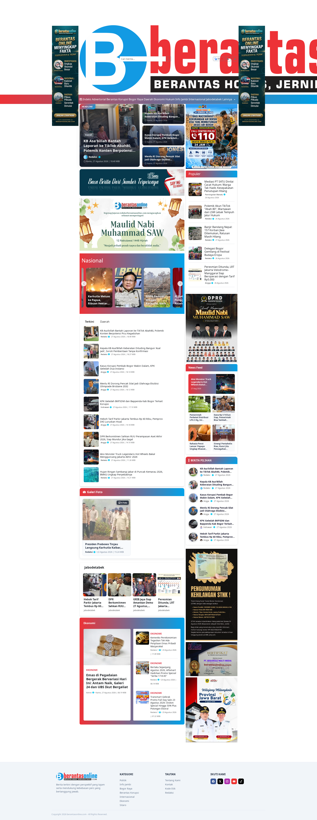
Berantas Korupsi (117, 99)
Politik (123, 780)
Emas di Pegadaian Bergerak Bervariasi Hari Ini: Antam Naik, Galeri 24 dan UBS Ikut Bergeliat (107, 681)
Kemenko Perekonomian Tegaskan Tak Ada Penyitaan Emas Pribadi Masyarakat (163, 642)
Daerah (148, 99)
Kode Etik (170, 788)
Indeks (87, 99)
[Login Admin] (234, 58)
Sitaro (123, 805)
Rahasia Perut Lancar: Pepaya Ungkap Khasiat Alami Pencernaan (199, 447)
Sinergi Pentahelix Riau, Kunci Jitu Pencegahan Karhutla (223, 447)
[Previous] (84, 283)
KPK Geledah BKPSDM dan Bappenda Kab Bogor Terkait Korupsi (216, 523)
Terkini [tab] (89, 321)
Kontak (169, 784)
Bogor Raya (136, 99)
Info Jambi (181, 99)
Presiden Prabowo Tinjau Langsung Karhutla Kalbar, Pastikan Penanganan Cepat (104, 547)
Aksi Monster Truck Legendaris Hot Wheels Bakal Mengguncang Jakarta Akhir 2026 (201, 385)
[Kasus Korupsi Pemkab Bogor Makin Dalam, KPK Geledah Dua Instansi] (193, 498)
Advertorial (99, 99)
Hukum (170, 99)
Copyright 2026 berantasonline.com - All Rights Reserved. (79, 814)
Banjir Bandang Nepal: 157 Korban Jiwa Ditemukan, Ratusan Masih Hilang (218, 231)
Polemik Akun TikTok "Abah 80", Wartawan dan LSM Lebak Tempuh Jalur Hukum (219, 210)
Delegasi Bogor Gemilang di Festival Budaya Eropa (216, 252)
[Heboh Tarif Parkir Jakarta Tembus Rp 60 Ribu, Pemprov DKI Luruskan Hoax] (193, 537)
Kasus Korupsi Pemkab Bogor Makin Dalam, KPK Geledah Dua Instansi (216, 497)
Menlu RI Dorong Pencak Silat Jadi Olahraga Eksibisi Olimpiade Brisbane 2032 (216, 510)
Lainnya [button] (227, 99)
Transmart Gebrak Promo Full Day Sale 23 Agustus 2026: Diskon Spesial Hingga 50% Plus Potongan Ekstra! (163, 702)
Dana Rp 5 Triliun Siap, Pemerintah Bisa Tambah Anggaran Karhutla (223, 418)
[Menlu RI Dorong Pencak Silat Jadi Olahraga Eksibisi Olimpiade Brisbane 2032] (193, 511)
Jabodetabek (214, 99)
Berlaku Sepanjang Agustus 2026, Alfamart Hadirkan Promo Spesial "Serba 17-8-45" (163, 671)
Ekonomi (159, 99)
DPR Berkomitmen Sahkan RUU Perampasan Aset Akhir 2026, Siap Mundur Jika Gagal (119, 609)
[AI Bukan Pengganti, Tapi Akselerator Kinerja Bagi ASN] (178, 287)
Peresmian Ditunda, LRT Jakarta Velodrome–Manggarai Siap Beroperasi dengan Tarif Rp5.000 (168, 611)
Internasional (197, 99)
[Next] (180, 283)
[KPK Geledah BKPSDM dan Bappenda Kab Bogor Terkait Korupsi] (193, 524)
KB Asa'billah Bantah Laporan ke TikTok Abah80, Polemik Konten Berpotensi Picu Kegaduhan (216, 473)
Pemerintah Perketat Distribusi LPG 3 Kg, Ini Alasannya (199, 418)
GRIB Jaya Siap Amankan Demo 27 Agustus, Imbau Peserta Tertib (143, 606)
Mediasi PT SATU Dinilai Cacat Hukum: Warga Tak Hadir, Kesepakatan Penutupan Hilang (218, 186)
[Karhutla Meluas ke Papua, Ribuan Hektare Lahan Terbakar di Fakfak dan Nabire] (91, 287)
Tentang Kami (172, 780)
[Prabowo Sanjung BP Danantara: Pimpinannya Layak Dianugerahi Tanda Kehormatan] (120, 287)
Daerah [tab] (104, 321)
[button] (213, 781)
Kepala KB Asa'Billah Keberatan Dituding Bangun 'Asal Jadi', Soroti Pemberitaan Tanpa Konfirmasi (217, 486)
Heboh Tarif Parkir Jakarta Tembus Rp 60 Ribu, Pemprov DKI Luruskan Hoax (93, 608)
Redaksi (169, 792)
